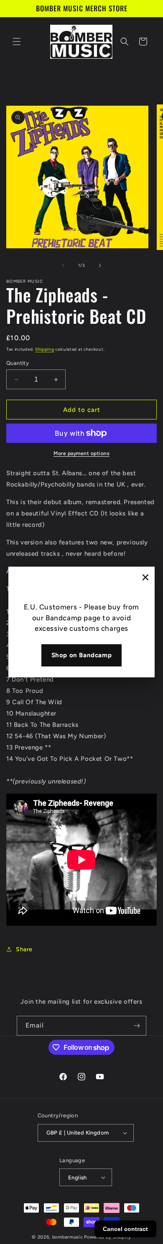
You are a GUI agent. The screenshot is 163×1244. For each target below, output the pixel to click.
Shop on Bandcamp (81, 655)
